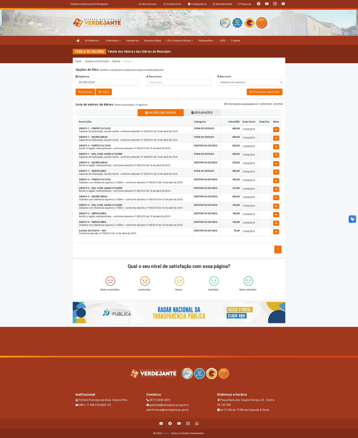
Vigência (83, 76)
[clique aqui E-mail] (161, 423)
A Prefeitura (91, 40)
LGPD (223, 40)
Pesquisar (86, 91)
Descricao (154, 76)
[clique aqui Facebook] (170, 423)
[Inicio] (78, 40)
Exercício (225, 76)
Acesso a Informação (97, 61)
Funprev (235, 40)
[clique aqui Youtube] (179, 423)
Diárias (116, 61)
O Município (112, 40)
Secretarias (132, 40)
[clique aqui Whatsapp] (197, 423)
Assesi (166, 433)
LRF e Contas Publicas (179, 40)
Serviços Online (152, 40)
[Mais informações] (276, 129)
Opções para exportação (266, 91)
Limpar (105, 91)
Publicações (206, 40)
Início (78, 61)
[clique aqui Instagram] (188, 423)
